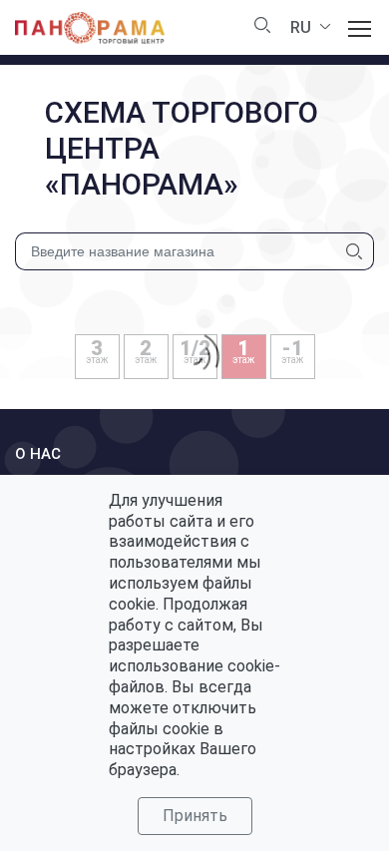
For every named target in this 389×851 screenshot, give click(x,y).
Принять (195, 815)
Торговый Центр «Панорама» (90, 28)
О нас (38, 454)
